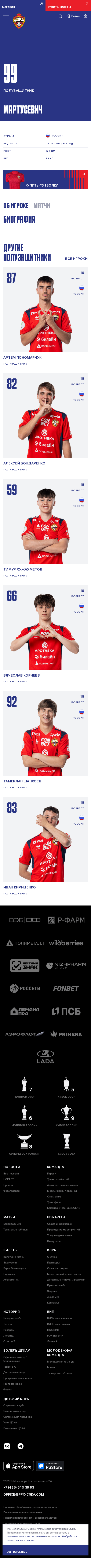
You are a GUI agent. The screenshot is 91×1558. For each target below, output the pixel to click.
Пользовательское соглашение (22, 1512)
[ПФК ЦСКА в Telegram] (20, 1446)
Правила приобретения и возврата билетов (30, 1517)
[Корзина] (85, 16)
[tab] (15, 205)
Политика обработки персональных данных (30, 1507)
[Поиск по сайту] (60, 16)
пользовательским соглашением (27, 1536)
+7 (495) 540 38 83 (18, 1487)
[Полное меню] (6, 17)
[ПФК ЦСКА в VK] (7, 1446)
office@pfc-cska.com (23, 1494)
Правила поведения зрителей (21, 1523)
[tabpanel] (45, 224)
